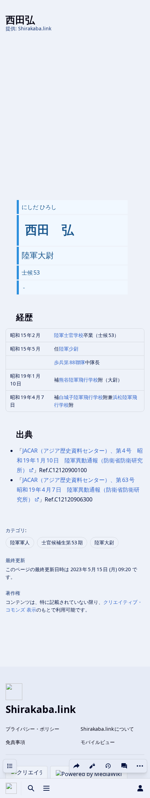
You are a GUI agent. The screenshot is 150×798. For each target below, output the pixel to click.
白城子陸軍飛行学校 (81, 397)
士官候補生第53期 (62, 542)
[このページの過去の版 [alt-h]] (108, 766)
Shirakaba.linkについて (107, 729)
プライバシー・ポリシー (32, 729)
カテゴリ (15, 530)
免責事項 (15, 742)
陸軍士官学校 (68, 335)
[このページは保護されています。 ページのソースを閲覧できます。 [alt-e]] (92, 766)
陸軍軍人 (20, 542)
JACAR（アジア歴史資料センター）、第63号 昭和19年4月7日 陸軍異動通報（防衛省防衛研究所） (78, 489)
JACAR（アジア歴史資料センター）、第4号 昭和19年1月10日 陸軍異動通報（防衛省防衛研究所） (80, 460)
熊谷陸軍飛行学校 (78, 379)
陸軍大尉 (104, 542)
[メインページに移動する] (11, 788)
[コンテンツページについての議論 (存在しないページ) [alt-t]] (124, 766)
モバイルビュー (98, 742)
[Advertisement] (75, 116)
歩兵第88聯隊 (69, 362)
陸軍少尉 (68, 348)
